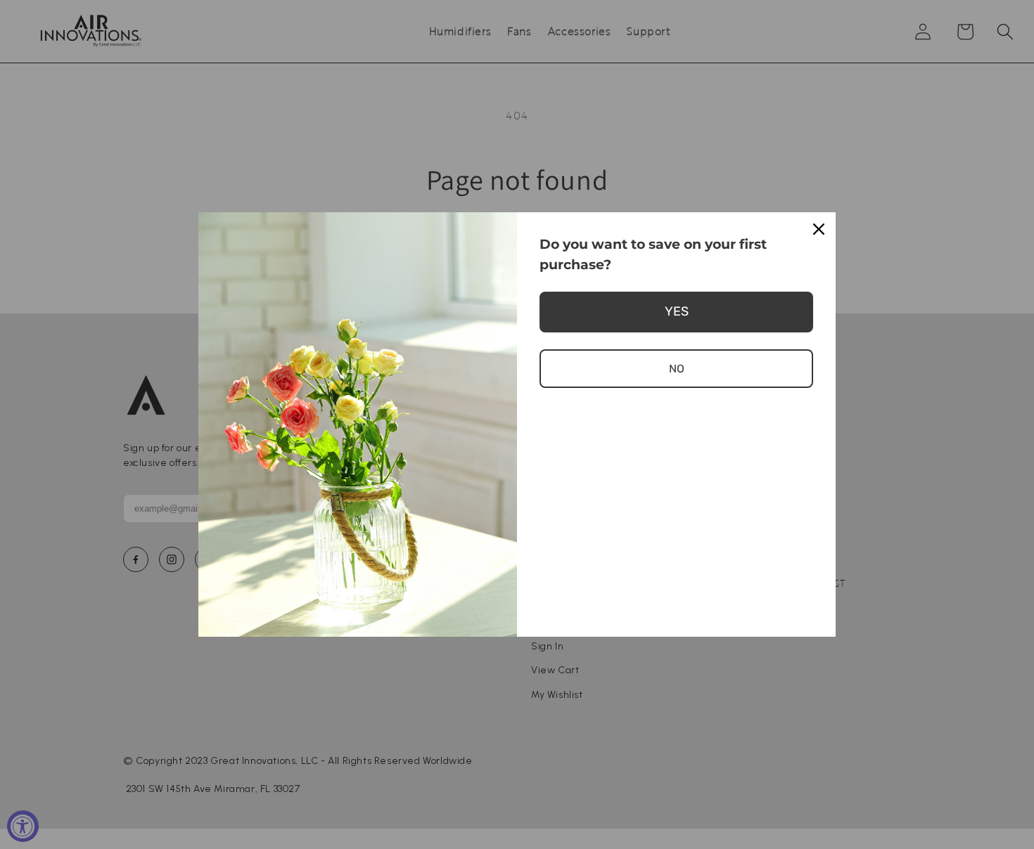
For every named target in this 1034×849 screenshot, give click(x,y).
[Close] (819, 229)
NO (676, 368)
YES (677, 311)
